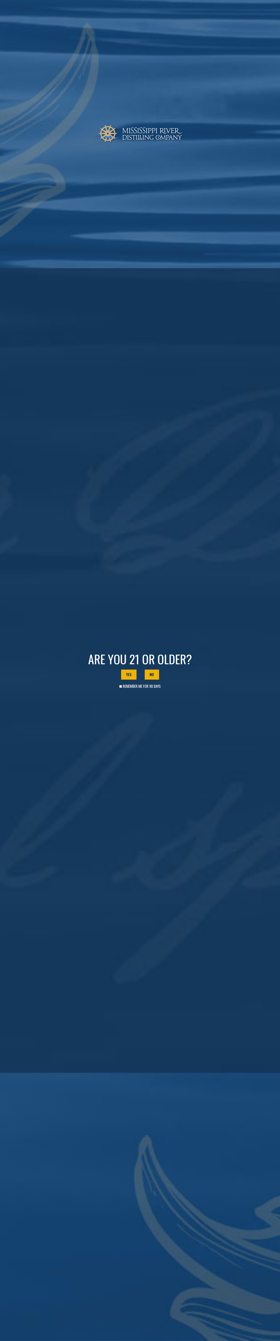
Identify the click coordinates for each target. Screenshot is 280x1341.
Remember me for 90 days (142, 686)
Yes (128, 674)
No (152, 674)
